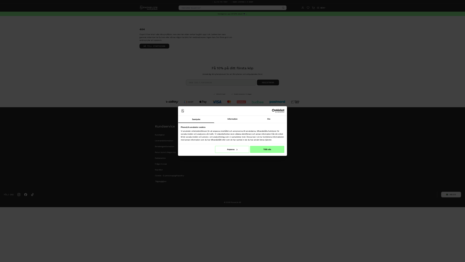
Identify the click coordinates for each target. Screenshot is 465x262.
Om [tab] (268, 119)
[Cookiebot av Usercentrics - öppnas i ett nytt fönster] (273, 111)
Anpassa (231, 149)
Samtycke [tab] (196, 119)
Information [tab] (232, 119)
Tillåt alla (267, 149)
